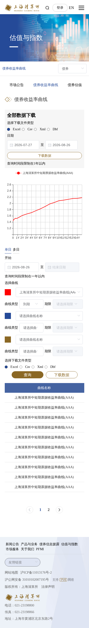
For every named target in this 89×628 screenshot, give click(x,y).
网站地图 (11, 572)
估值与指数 (69, 544)
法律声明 (48, 587)
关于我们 (27, 549)
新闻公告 (12, 544)
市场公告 (16, 85)
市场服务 (12, 549)
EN (71, 8)
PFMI (40, 549)
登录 (60, 7)
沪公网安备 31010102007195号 (27, 579)
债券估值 (75, 85)
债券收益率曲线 (45, 85)
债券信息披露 (49, 544)
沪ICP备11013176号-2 (36, 572)
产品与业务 (29, 544)
